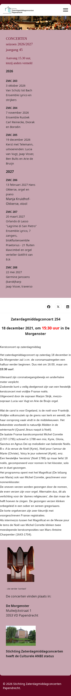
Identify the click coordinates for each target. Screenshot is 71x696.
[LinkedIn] (67, 306)
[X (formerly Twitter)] (58, 306)
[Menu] (65, 10)
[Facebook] (48, 306)
